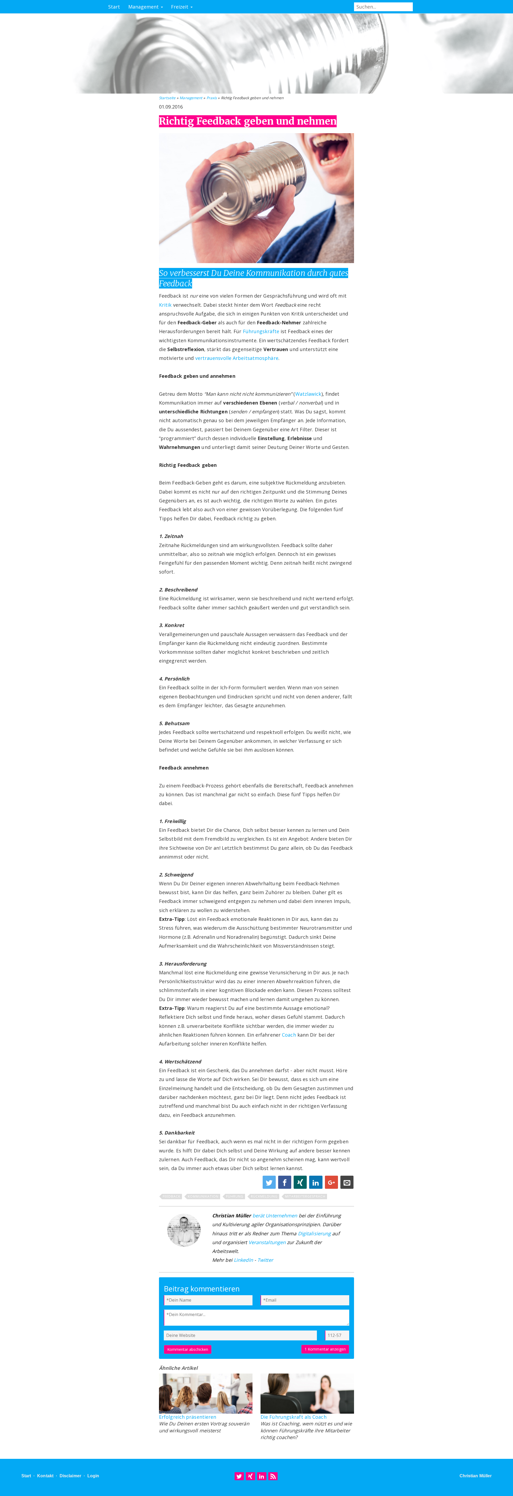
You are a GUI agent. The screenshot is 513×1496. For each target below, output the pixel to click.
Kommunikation (203, 1196)
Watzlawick (308, 394)
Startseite (167, 97)
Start (114, 6)
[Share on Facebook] (285, 1183)
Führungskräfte (261, 331)
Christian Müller (476, 1476)
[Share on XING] (301, 1183)
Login (93, 1476)
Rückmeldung (264, 1196)
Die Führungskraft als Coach (294, 1417)
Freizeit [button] (180, 6)
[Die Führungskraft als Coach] (307, 1394)
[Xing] (250, 1476)
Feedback (171, 1196)
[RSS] (273, 1476)
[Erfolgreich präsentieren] (205, 1394)
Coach (289, 1035)
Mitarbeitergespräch (305, 1196)
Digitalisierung (314, 1233)
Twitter (265, 1260)
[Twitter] (239, 1476)
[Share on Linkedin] (316, 1183)
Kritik (165, 305)
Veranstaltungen (267, 1242)
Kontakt (45, 1476)
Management (191, 97)
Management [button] (144, 6)
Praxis (212, 97)
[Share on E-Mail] (347, 1183)
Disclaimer (70, 1476)
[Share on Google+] (332, 1183)
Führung (234, 1196)
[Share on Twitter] (270, 1183)
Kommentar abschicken (187, 1349)
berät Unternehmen (274, 1215)
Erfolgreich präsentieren (187, 1417)
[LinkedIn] (261, 1476)
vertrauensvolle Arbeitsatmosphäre (236, 358)
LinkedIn (243, 1260)
